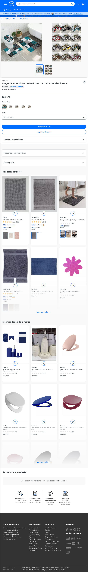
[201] (11, 235)
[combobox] (44, 117)
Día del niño (33, 541)
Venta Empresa (51, 548)
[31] (5, 235)
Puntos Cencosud (51, 544)
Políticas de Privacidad (30, 570)
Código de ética (46, 570)
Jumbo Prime (50, 528)
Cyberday (32, 537)
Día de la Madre (35, 539)
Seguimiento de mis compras (14, 528)
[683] (17, 235)
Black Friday (33, 532)
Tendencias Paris (35, 548)
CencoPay (49, 546)
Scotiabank (49, 539)
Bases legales (59, 570)
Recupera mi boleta (10, 530)
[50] (34, 235)
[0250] (68, 234)
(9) (45, 222)
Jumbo (47, 530)
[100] (40, 235)
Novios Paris (33, 544)
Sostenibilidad (34, 530)
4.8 (14, 222)
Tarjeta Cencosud (51, 537)
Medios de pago (9, 539)
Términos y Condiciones (31, 568)
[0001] (74, 234)
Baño (14, 19)
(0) (73, 223)
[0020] (63, 234)
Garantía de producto (11, 535)
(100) (17, 222)
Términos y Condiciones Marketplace (55, 568)
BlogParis (32, 550)
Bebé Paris (33, 546)
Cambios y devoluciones (12, 537)
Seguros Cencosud (52, 541)
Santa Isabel (49, 535)
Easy (47, 532)
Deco (7, 19)
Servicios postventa (10, 532)
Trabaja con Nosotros (53, 550)
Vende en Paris (34, 528)
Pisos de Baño (23, 19)
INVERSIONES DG (17, 86)
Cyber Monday (34, 535)
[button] (44, 10)
